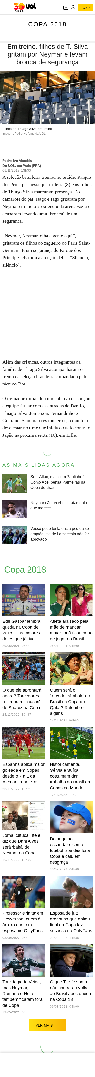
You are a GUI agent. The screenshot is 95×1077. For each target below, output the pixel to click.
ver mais (44, 1025)
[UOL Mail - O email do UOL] (66, 7)
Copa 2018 (47, 24)
